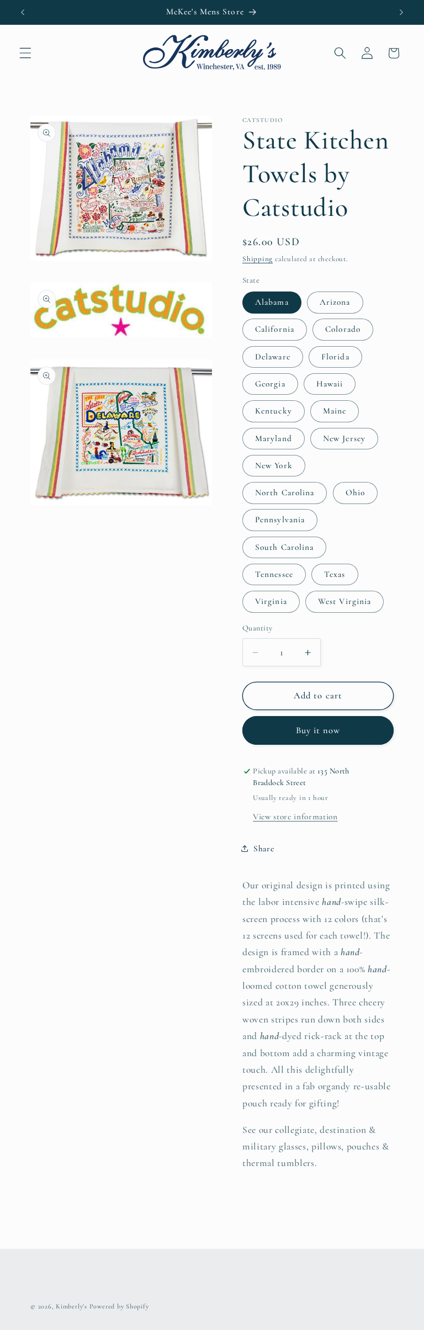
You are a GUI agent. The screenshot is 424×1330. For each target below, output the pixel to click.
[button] (25, 53)
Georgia (270, 384)
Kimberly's (71, 1306)
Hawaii (329, 384)
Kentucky (273, 411)
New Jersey (344, 438)
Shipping (257, 259)
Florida (335, 357)
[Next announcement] (401, 12)
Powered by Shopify (119, 1306)
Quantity (257, 628)
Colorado (343, 329)
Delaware (272, 357)
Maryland (273, 438)
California (274, 329)
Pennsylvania (280, 519)
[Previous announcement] (22, 12)
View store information (295, 817)
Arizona (335, 302)
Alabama (272, 302)
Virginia (271, 601)
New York (274, 465)
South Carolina (284, 547)
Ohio (355, 492)
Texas (335, 574)
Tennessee (274, 574)
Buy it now (318, 730)
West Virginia (344, 601)
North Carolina (284, 492)
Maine (335, 411)
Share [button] (263, 849)
